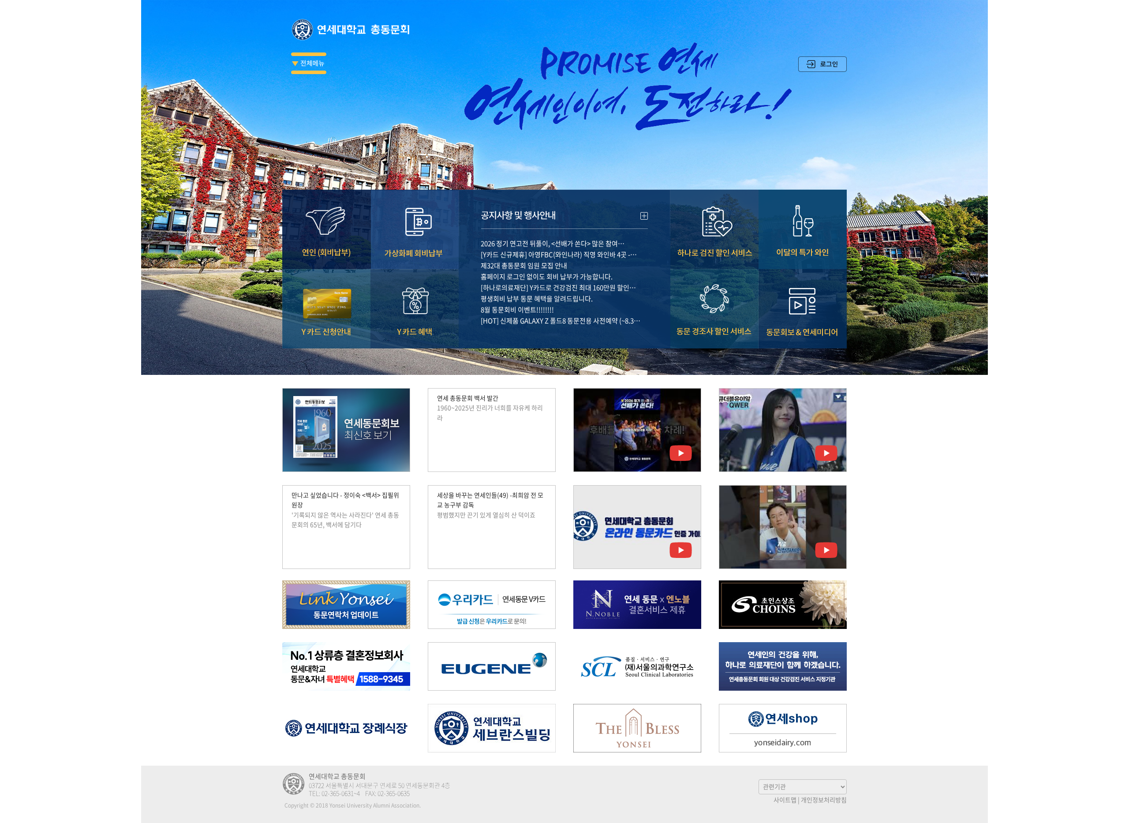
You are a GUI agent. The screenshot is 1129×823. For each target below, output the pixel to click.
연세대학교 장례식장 (346, 728)
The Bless (637, 728)
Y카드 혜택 (414, 308)
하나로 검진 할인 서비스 (714, 229)
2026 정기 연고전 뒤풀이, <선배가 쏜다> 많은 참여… (552, 243)
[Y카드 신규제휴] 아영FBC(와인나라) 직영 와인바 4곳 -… (559, 254)
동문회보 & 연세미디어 (803, 308)
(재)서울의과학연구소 (637, 666)
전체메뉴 (308, 63)
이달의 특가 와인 (803, 229)
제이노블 (346, 666)
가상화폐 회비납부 (414, 229)
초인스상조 (783, 604)
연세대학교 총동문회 (353, 29)
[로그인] (822, 69)
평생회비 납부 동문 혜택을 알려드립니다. (537, 298)
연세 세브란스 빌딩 (492, 728)
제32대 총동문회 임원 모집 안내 (524, 265)
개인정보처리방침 (824, 799)
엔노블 (637, 604)
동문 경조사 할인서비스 (714, 308)
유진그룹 (492, 666)
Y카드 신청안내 (326, 308)
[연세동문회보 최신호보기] (346, 430)
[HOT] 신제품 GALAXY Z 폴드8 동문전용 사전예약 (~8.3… (560, 320)
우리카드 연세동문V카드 (492, 604)
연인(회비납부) (326, 229)
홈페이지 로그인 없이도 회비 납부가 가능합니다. (547, 276)
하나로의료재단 (783, 666)
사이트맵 (785, 799)
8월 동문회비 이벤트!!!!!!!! (517, 309)
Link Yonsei (346, 604)
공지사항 (564, 213)
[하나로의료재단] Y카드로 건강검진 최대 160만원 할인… (558, 287)
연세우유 (783, 728)
